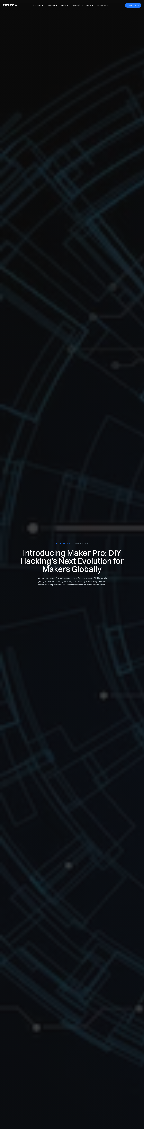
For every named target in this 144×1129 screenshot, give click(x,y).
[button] (38, 5)
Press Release (63, 544)
